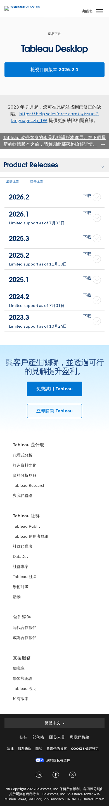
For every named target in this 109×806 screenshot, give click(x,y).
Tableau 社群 (26, 516)
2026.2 (50, 197)
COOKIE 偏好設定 (85, 748)
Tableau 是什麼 (28, 445)
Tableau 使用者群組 (30, 536)
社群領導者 (22, 546)
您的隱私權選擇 (58, 760)
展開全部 (13, 181)
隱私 (38, 748)
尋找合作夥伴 (24, 627)
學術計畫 (21, 586)
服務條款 (24, 748)
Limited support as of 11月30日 (38, 264)
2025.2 (50, 255)
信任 (23, 737)
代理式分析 (22, 455)
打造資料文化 (24, 465)
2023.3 (50, 317)
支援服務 (22, 658)
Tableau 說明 (25, 688)
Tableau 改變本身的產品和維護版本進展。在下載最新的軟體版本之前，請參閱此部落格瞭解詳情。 (54, 141)
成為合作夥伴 (24, 637)
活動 (17, 596)
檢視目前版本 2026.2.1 (54, 69)
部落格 (38, 737)
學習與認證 (22, 678)
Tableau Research (29, 485)
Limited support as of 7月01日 (36, 305)
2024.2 (50, 296)
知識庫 (19, 668)
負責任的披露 (56, 748)
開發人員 (57, 737)
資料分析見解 (24, 475)
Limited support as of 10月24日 (38, 326)
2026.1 (50, 214)
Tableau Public (27, 526)
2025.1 (50, 279)
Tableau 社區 (25, 576)
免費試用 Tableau (54, 389)
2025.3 (50, 238)
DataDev (21, 556)
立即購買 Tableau (54, 411)
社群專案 (21, 566)
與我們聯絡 (22, 495)
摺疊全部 (37, 181)
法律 (10, 748)
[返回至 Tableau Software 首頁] (24, 6)
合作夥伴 (22, 617)
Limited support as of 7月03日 (36, 222)
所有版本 (21, 698)
